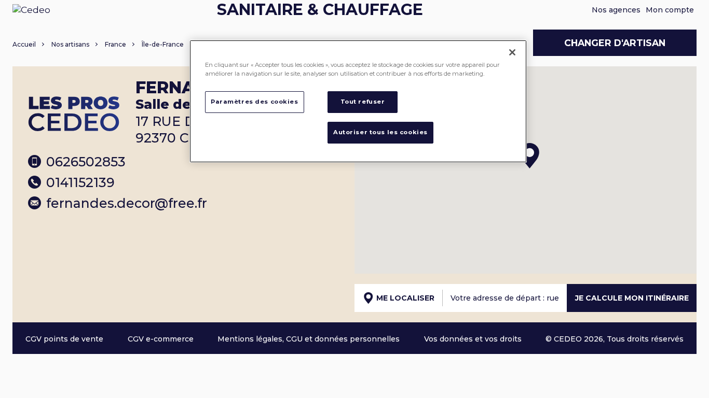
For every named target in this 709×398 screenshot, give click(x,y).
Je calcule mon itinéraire (632, 298)
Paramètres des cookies (254, 101)
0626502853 (86, 161)
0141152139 (80, 182)
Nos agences (616, 10)
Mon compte (670, 10)
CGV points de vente (64, 339)
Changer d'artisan (614, 42)
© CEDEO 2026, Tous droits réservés (615, 339)
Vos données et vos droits (473, 339)
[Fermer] (512, 52)
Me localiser (405, 298)
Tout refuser (362, 101)
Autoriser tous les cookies (380, 132)
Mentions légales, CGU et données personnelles (308, 339)
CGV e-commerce (161, 339)
